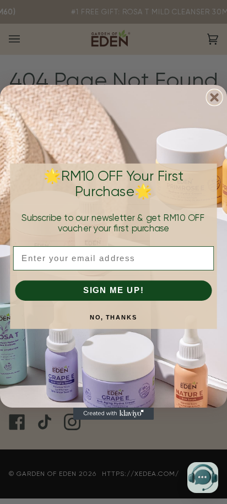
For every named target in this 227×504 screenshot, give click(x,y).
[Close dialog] (214, 97)
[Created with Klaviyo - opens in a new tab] (113, 413)
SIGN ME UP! (113, 290)
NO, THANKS (114, 317)
